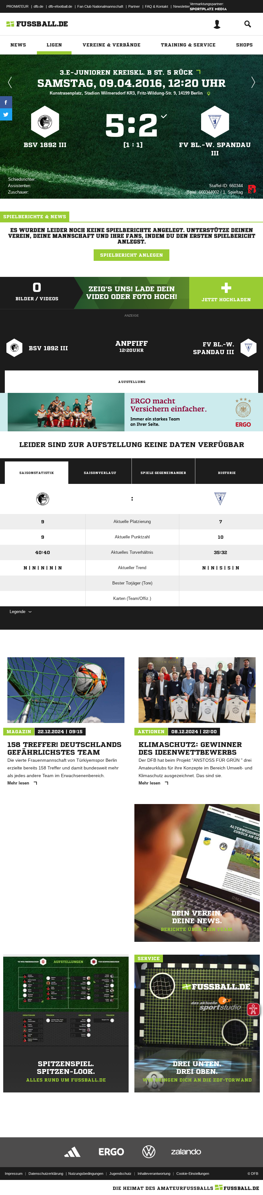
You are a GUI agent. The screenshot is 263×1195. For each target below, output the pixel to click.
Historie (227, 472)
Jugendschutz (120, 1173)
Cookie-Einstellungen (192, 1173)
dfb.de (38, 6)
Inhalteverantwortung (154, 1173)
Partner (134, 6)
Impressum (13, 1173)
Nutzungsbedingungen (85, 1173)
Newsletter (181, 6)
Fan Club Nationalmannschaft (100, 6)
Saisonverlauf (100, 472)
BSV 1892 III (45, 145)
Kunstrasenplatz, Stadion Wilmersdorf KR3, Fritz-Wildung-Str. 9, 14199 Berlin (127, 93)
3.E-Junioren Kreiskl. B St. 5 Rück (126, 72)
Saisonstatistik (36, 472)
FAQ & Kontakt (156, 6)
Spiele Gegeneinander (163, 472)
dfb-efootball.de (60, 6)
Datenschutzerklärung (46, 1173)
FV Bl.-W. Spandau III (215, 149)
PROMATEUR (17, 6)
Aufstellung (131, 381)
